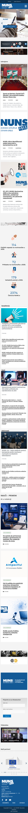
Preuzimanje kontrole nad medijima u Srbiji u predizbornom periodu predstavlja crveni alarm (13, 361)
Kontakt (3, 1)
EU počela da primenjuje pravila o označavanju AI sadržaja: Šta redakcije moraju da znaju (12, 538)
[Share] (21, 740)
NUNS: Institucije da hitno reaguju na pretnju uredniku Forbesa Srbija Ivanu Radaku (12, 354)
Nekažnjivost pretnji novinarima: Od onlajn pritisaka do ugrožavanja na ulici (14, 388)
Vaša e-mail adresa (7, 709)
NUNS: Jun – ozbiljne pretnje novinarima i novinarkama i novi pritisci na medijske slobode (13, 478)
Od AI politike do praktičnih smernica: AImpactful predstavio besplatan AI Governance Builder (13, 585)
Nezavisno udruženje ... (10, 729)
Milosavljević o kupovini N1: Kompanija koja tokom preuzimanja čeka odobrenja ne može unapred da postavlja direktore (13, 407)
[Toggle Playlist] (23, 740)
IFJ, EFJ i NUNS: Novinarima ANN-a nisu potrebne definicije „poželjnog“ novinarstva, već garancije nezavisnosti (13, 194)
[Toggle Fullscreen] (25, 740)
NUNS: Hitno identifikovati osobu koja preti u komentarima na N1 (12, 143)
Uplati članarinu (17, 1)
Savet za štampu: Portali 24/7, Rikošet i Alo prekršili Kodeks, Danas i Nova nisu (14, 95)
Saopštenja (18, 148)
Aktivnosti (5, 431)
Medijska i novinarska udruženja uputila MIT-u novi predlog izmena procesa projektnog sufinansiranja (13, 326)
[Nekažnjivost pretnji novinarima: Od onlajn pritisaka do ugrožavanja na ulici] (14, 378)
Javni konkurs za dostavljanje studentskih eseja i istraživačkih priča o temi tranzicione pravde (14, 465)
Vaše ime (5, 703)
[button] (24, 6)
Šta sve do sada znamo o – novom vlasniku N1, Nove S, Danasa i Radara (12, 400)
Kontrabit (15, 811)
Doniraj (9, 1)
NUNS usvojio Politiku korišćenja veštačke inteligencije (11, 632)
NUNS (4, 100)
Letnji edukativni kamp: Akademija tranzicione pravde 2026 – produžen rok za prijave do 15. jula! (14, 486)
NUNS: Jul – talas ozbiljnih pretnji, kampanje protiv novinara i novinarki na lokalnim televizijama (14, 452)
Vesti (17, 100)
